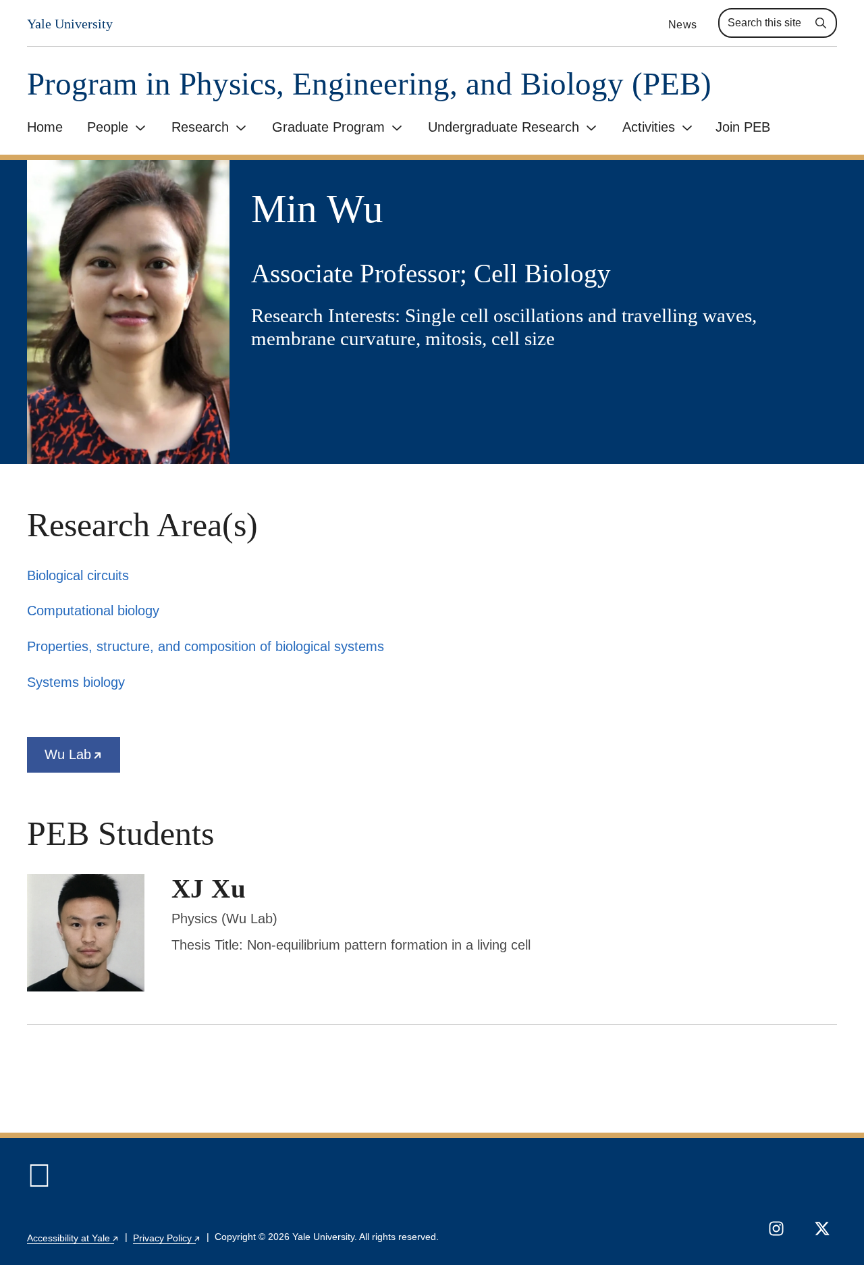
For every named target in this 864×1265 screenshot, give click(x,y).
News (682, 24)
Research (200, 127)
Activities (648, 127)
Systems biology (76, 682)
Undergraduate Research (503, 127)
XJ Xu (208, 888)
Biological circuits (78, 575)
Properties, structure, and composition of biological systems (205, 646)
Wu (82, 760)
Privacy (167, 1238)
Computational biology (93, 610)
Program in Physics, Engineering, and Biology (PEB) (369, 84)
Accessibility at (73, 1238)
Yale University (70, 24)
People (107, 127)
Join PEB (743, 127)
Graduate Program (328, 127)
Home (45, 127)
